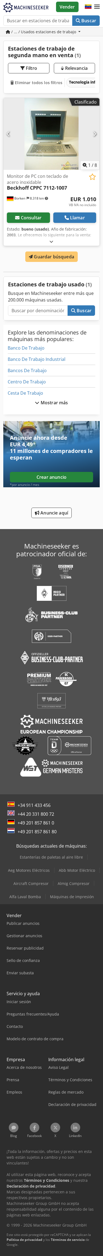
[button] (97, 7)
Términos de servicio (68, 1239)
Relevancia (76, 68)
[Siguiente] (95, 133)
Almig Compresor (74, 883)
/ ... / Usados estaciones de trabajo (43, 31)
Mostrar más (54, 403)
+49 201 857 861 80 (37, 832)
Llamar (77, 218)
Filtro (31, 68)
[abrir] (51, 241)
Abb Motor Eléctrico (77, 870)
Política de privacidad (24, 1239)
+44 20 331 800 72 (36, 814)
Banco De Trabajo (26, 348)
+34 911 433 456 (34, 805)
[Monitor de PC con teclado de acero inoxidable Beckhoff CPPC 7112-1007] (51, 134)
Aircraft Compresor (31, 883)
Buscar (88, 21)
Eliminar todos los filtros (38, 82)
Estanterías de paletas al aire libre (51, 857)
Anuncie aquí (53, 513)
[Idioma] (88, 7)
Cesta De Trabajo (25, 393)
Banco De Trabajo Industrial (36, 359)
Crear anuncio (51, 477)
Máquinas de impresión (72, 896)
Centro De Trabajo (27, 382)
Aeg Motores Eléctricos (29, 870)
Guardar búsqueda (53, 257)
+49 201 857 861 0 (36, 823)
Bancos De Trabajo (27, 370)
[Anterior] (8, 133)
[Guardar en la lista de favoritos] (92, 177)
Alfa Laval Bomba (25, 896)
